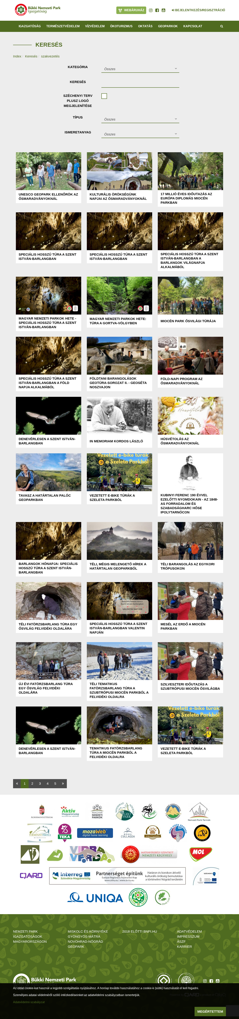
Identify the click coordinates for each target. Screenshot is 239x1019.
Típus (78, 117)
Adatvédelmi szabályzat (29, 1002)
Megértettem (210, 1011)
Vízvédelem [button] (95, 26)
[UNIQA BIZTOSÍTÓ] (95, 897)
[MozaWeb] (95, 833)
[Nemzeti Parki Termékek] (199, 811)
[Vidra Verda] (92, 854)
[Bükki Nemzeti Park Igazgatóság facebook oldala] (157, 10)
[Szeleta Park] (202, 833)
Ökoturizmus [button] (121, 26)
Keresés (31, 56)
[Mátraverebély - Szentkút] (148, 854)
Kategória (78, 67)
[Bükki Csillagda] (128, 833)
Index (17, 56)
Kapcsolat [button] (192, 26)
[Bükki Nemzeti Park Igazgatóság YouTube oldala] (163, 10)
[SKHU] (117, 876)
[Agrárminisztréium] (42, 811)
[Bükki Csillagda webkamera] (168, 8)
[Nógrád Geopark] (125, 811)
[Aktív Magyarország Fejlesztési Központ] (69, 811)
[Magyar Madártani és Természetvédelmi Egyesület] (149, 811)
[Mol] (200, 854)
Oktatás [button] (145, 26)
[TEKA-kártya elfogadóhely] (65, 833)
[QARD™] (31, 876)
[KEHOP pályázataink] (206, 876)
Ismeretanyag (78, 132)
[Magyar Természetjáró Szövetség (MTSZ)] (138, 897)
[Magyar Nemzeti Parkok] (97, 811)
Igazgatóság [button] (30, 26)
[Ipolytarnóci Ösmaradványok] (153, 833)
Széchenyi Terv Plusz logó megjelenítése (77, 101)
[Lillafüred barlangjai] (54, 854)
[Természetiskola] (39, 833)
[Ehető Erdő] (162, 897)
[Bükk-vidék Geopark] (178, 833)
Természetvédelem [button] (63, 26)
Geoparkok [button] (168, 26)
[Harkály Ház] (30, 854)
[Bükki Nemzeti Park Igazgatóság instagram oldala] (150, 10)
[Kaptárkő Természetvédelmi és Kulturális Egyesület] (173, 811)
